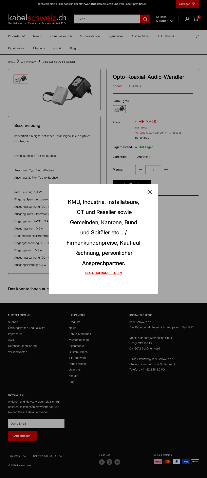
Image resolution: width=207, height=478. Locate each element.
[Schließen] (150, 191)
